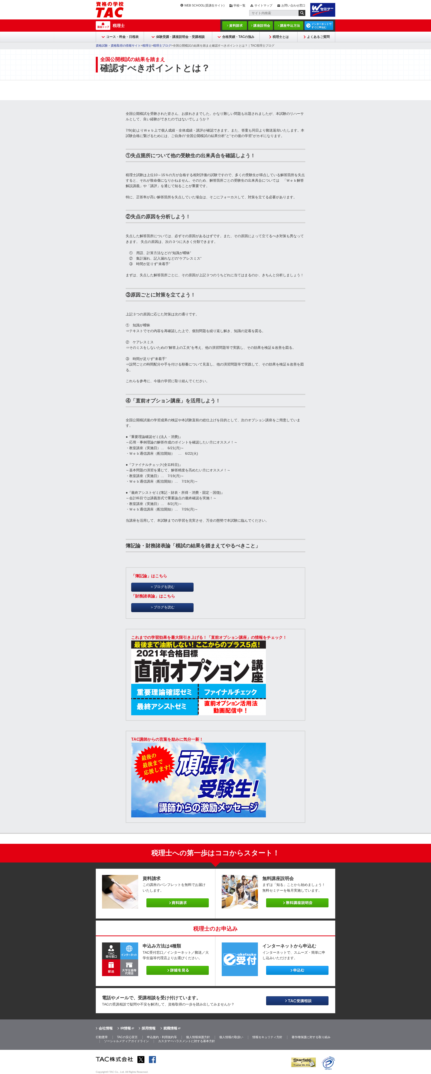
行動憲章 (102, 1037)
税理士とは (281, 37)
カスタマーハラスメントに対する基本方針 (186, 1041)
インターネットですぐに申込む (321, 26)
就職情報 (170, 1028)
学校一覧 (239, 5)
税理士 (119, 25)
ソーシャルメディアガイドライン (126, 1041)
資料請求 (236, 25)
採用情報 (149, 1028)
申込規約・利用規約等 (162, 1037)
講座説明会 (261, 25)
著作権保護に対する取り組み (311, 1037)
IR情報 (125, 1028)
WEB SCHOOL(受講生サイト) (204, 5)
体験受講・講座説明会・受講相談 (180, 37)
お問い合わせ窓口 (293, 5)
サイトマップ (263, 5)
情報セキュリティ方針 (267, 1037)
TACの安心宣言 (127, 1037)
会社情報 (106, 1028)
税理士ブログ (162, 45)
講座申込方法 (290, 25)
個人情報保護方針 (198, 1037)
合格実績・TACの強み (238, 37)
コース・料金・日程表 (122, 37)
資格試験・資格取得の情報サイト (118, 45)
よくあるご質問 (318, 37)
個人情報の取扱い (231, 1037)
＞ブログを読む (162, 587)
